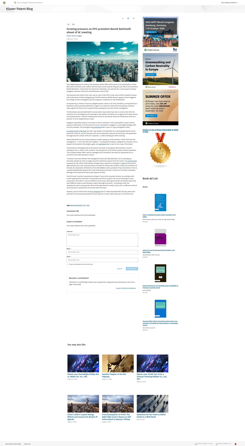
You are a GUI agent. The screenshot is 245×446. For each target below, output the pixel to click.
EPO (73, 24)
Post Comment (131, 269)
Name (69, 249)
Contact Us (27, 444)
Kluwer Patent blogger (74, 36)
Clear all (119, 269)
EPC (68, 24)
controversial (132, 161)
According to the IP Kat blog (76, 131)
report (123, 163)
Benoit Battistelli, (77, 205)
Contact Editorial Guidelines (126, 288)
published (97, 127)
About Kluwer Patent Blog (13, 444)
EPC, (84, 205)
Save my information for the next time (81, 264)
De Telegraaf (96, 192)
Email (69, 256)
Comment (69, 231)
